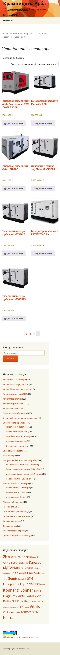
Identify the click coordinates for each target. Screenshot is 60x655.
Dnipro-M (20, 568)
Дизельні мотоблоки (16, 497)
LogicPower (12, 596)
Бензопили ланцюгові (13, 408)
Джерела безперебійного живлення (20, 418)
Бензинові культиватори (18, 487)
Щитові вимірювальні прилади (17, 535)
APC (36, 557)
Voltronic (9, 612)
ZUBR (17, 612)
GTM (30, 578)
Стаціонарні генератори (17, 446)
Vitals (35, 606)
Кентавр (10, 617)
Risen (34, 601)
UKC (21, 607)
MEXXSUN (17, 601)
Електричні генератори (22, 33)
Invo (42, 584)
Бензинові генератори (17, 431)
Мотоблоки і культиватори (16, 483)
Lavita (37, 590)
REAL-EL (28, 601)
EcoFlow (6, 573)
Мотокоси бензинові (13, 502)
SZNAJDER (13, 607)
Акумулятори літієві (12, 398)
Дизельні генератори (16, 441)
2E (5, 556)
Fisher (5, 579)
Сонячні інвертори (12, 521)
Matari (26, 596)
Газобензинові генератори (19, 436)
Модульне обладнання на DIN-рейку (20, 460)
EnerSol (33, 573)
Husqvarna (11, 584)
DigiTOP (8, 567)
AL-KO (17, 557)
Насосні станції (10, 506)
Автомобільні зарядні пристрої (17, 389)
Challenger (23, 563)
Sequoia (6, 607)
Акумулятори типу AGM (14, 403)
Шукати (10, 358)
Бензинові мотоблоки (16, 492)
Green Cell (22, 579)
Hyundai (27, 583)
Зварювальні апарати (13, 450)
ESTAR (42, 573)
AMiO (31, 557)
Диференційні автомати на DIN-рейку (24, 474)
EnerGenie (19, 573)
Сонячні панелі (10, 525)
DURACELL (31, 568)
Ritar (40, 601)
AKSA (10, 557)
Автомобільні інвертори (14, 379)
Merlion (7, 601)
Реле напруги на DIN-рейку (18, 478)
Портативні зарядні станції (16, 511)
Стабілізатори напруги (14, 530)
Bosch (14, 562)
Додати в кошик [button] (13, 123)
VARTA (26, 607)
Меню (6, 20)
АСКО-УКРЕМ (29, 612)
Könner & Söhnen (18, 590)
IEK (36, 584)
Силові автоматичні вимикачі (16, 516)
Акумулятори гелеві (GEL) (15, 394)
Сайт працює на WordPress (16, 648)
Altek (25, 557)
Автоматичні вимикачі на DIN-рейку (22, 464)
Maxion (35, 596)
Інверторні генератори (17, 426)
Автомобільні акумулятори (15, 384)
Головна (6, 33)
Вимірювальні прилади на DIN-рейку (23, 469)
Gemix (13, 578)
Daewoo (35, 562)
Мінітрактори (9, 455)
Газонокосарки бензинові (15, 413)
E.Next (37, 568)
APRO (6, 562)
